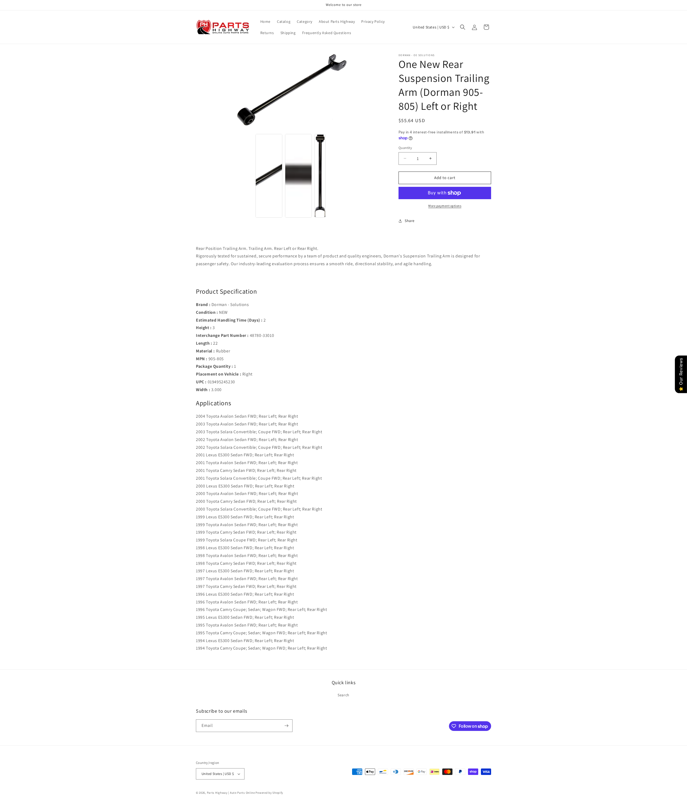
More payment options (444, 206)
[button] (463, 27)
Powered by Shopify (269, 793)
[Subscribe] (286, 725)
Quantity (405, 147)
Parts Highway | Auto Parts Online (231, 793)
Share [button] (410, 220)
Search (343, 695)
